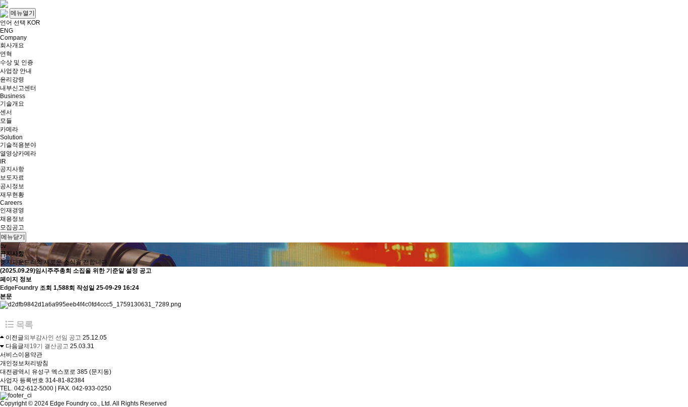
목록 (23, 325)
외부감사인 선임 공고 (52, 337)
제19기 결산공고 (46, 346)
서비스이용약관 (21, 354)
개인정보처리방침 (24, 363)
